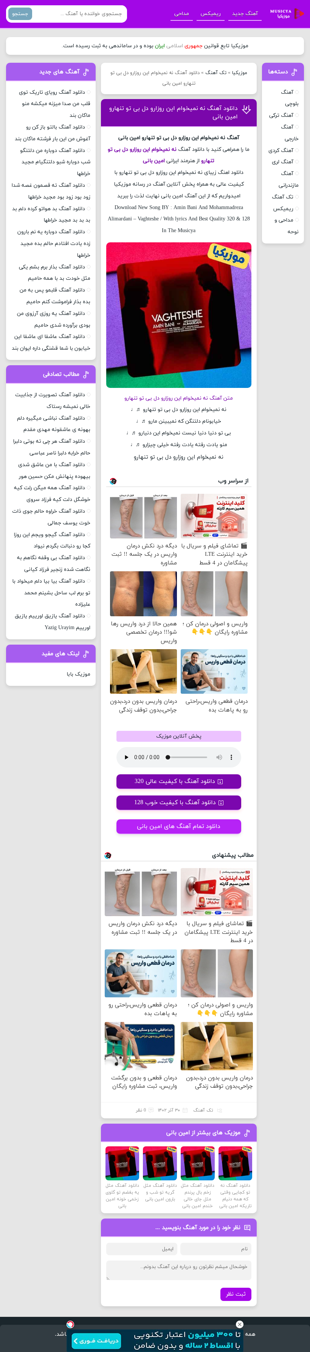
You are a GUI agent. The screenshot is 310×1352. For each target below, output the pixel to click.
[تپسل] (70, 1324)
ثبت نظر (236, 1294)
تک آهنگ (215, 73)
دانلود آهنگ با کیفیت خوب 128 (175, 802)
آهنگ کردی (280, 150)
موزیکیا (239, 73)
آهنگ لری (282, 162)
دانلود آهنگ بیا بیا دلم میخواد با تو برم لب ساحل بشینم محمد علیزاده (51, 593)
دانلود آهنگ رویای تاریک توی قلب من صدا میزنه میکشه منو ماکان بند (54, 104)
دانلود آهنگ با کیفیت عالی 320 (175, 781)
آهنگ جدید (245, 13)
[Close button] (239, 1324)
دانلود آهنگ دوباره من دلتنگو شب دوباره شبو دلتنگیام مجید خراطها (55, 162)
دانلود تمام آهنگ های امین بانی (178, 826)
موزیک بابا (78, 674)
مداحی (181, 13)
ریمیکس (210, 13)
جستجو (20, 13)
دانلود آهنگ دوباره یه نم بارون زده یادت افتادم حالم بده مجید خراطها (53, 243)
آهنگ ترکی (281, 115)
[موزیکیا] (285, 14)
